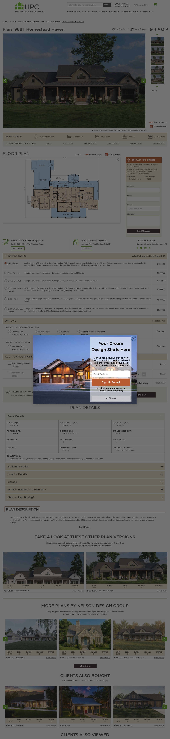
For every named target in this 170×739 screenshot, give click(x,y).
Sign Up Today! (111, 382)
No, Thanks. (111, 398)
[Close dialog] (133, 338)
